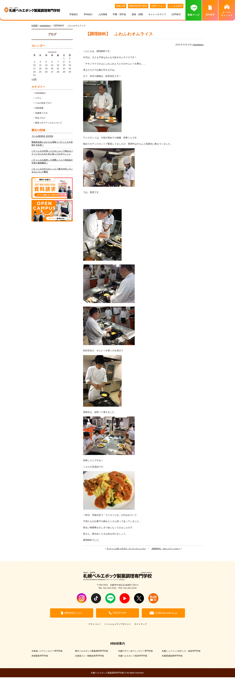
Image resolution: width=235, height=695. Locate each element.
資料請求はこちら (73, 613)
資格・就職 (137, 14)
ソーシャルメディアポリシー (117, 624)
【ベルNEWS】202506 (42, 136)
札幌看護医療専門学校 (172, 656)
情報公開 (120, 6)
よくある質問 (175, 6)
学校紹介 (73, 14)
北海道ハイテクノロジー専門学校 (46, 651)
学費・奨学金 (119, 14)
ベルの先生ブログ (43, 103)
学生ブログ (40, 118)
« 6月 (34, 79)
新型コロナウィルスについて (48, 123)
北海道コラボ (41, 113)
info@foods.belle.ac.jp (166, 613)
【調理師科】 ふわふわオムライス (119, 34)
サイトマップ (140, 624)
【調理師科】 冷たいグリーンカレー (165, 549)
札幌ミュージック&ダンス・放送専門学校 (181, 651)
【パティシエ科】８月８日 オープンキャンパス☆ (126, 549)
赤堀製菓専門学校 (39, 656)
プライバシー (94, 624)
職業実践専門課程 (138, 6)
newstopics (198, 45)
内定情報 (39, 108)
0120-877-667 (119, 613)
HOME (34, 25)
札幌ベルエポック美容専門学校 (132, 656)
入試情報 (102, 14)
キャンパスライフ (157, 14)
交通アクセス (158, 6)
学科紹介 (88, 14)
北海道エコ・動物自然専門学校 (89, 656)
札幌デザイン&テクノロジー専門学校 (135, 651)
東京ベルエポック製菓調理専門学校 (91, 651)
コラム (38, 98)
